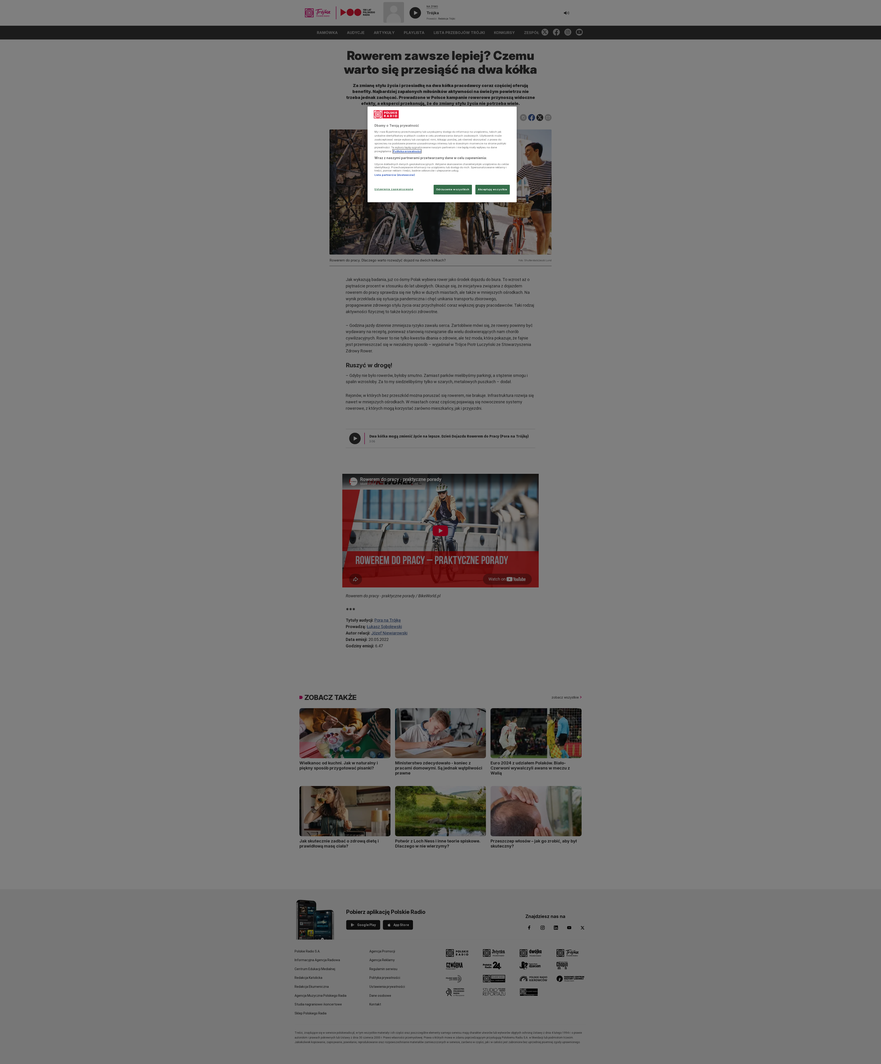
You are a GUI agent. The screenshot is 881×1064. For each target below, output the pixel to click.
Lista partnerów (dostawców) (394, 175)
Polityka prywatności (407, 151)
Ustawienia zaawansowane (393, 189)
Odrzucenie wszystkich (452, 189)
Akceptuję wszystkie (492, 189)
